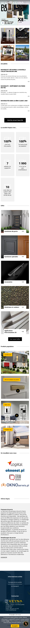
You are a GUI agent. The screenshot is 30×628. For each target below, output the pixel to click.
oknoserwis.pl (15, 484)
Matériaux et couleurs (11, 307)
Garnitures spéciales (11, 257)
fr (28, 3)
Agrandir (4, 557)
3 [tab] (14, 23)
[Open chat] (25, 623)
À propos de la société (15, 582)
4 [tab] (17, 23)
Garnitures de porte (11, 231)
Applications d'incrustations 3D (10, 331)
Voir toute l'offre (15, 339)
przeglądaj (28, 81)
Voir (3, 41)
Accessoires (8, 282)
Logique (15, 463)
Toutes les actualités (15, 120)
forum (15, 477)
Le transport (15, 586)
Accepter (15, 626)
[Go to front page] (17, 3)
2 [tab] (10, 23)
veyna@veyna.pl (12, 610)
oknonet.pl (15, 470)
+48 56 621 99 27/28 (14, 608)
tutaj (7, 621)
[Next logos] (3, 23)
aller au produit (14, 366)
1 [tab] (7, 23)
